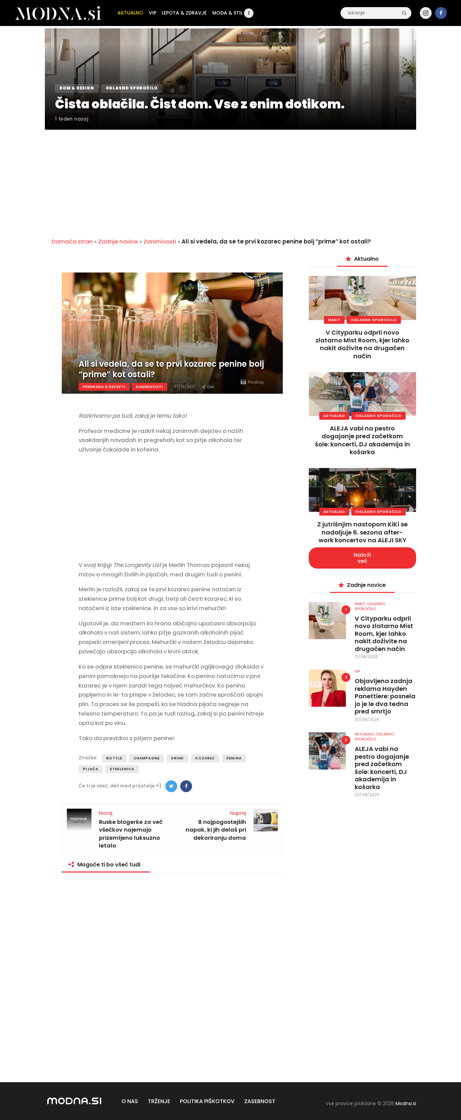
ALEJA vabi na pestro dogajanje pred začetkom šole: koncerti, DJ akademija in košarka (362, 440)
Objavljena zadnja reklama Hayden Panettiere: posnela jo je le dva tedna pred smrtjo (385, 696)
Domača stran (72, 241)
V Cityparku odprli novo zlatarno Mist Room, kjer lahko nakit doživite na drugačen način (362, 344)
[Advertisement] (230, 179)
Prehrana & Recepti (104, 386)
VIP (357, 671)
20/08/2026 (367, 719)
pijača (90, 769)
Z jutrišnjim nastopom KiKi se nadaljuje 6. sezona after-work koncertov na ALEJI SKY (362, 532)
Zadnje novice (118, 241)
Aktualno (334, 415)
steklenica (122, 769)
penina (234, 758)
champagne (147, 758)
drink (177, 758)
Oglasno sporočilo (374, 319)
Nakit (334, 319)
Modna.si (406, 1103)
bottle (114, 758)
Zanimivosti (159, 241)
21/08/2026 (366, 656)
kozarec (205, 758)
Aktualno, (365, 734)
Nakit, (361, 603)
